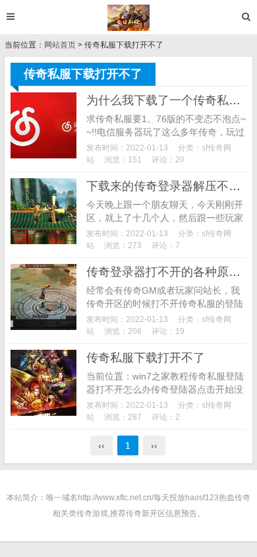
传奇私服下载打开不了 (145, 357)
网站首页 (60, 44)
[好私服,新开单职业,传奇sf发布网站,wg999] (128, 18)
